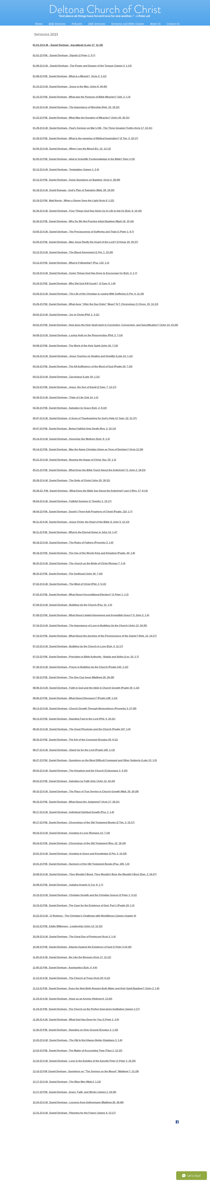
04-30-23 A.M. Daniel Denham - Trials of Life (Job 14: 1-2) (65, 397)
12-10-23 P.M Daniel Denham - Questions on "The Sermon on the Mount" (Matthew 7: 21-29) (86, 1071)
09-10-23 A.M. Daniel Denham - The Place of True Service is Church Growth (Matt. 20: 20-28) (86, 791)
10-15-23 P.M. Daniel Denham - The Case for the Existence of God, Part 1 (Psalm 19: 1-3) (83, 905)
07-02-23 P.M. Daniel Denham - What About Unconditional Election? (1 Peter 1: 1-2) (81, 594)
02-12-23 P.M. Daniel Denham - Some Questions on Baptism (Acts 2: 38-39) (76, 180)
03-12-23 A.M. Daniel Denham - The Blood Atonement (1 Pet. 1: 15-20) (73, 252)
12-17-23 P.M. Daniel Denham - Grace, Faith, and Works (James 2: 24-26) (74, 1092)
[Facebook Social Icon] (177, 1121)
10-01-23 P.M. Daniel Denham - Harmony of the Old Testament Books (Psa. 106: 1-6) (81, 864)
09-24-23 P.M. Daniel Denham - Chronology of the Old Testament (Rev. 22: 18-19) (79, 843)
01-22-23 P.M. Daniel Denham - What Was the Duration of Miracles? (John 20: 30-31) (81, 117)
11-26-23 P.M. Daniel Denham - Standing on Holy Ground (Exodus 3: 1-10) (75, 1030)
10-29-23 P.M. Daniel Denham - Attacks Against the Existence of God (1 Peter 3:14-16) (82, 947)
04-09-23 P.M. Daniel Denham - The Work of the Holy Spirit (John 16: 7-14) (75, 345)
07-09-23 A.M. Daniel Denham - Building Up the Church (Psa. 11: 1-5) (72, 605)
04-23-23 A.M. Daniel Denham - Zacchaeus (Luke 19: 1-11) (66, 377)
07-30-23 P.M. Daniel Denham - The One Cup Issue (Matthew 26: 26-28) (73, 677)
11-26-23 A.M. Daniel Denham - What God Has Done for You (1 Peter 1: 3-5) (76, 1019)
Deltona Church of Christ (105, 9)
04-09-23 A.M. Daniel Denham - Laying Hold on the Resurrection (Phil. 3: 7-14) (78, 335)
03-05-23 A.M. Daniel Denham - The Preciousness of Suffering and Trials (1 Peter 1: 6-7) (83, 231)
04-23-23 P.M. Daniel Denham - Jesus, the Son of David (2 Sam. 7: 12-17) (74, 387)
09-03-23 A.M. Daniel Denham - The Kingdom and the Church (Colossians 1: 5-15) (80, 770)
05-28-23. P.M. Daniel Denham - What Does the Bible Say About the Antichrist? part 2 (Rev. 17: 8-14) (90, 490)
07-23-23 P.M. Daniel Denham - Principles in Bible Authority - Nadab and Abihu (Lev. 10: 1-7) (86, 656)
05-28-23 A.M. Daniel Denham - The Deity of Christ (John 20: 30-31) (71, 480)
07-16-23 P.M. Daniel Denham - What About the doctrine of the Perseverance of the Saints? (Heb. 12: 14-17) (95, 636)
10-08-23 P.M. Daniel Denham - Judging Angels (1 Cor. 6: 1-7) (68, 885)
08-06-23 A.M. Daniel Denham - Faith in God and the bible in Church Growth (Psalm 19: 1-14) (86, 688)
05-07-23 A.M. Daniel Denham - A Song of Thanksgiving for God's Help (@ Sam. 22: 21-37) (85, 418)
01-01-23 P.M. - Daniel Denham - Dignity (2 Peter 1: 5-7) (64, 55)
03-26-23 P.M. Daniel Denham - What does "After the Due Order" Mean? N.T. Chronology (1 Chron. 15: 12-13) (95, 304)
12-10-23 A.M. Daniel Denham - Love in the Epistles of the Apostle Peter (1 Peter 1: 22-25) (84, 1061)
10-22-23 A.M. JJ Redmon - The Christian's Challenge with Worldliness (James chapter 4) (84, 916)
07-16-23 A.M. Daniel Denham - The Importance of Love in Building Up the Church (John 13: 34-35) (90, 625)
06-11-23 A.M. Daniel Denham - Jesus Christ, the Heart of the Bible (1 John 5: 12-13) (81, 522)
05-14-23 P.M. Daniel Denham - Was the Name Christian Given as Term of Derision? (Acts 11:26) (88, 449)
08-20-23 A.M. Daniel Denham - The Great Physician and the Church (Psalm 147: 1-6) (82, 729)
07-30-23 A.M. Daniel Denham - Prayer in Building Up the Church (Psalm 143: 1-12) (80, 667)
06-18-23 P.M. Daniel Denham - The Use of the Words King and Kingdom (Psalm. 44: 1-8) (84, 553)
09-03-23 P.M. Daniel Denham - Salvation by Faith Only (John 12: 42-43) (74, 781)
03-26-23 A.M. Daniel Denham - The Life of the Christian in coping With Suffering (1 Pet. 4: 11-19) (88, 294)
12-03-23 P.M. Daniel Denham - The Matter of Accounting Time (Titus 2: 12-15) (77, 1050)
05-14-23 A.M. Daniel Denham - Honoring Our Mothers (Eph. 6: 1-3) (71, 439)
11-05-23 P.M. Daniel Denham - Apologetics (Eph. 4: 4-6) (65, 967)
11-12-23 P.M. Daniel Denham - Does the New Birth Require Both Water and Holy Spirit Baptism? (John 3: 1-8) (96, 988)
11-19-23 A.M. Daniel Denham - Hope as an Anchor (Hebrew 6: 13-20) (72, 998)
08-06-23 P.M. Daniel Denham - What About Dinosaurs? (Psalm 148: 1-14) (75, 698)
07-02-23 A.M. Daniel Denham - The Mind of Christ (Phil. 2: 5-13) (69, 584)
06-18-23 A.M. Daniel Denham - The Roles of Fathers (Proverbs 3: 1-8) (73, 542)
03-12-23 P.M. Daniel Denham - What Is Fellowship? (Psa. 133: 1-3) (71, 263)
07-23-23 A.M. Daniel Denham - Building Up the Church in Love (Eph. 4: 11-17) (78, 646)
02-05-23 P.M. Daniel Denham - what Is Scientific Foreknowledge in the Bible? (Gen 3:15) (84, 159)
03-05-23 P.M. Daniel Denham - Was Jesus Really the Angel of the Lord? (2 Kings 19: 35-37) (85, 242)
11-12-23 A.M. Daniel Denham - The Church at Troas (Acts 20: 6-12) (71, 978)
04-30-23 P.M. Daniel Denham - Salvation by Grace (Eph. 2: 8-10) (70, 408)
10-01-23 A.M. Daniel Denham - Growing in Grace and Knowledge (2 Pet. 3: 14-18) (80, 853)
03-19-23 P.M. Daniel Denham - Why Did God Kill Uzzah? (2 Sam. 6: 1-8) (74, 283)
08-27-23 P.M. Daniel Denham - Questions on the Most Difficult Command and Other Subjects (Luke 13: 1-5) (95, 760)
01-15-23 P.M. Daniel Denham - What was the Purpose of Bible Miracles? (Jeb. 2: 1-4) (81, 97)
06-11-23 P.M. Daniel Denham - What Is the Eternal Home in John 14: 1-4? (75, 532)
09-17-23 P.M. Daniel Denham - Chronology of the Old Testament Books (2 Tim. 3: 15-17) (84, 822)
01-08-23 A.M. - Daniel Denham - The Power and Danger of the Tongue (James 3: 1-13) (82, 65)
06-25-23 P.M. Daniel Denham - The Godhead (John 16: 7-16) (68, 573)
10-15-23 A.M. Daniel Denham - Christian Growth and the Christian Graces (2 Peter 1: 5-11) (85, 895)
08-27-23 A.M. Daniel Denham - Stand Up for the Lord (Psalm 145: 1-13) (74, 750)
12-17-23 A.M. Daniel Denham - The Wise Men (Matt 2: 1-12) (67, 1081)
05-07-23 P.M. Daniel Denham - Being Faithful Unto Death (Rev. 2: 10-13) (74, 428)
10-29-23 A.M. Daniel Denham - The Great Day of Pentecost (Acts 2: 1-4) (74, 936)
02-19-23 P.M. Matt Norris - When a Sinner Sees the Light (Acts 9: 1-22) (73, 200)
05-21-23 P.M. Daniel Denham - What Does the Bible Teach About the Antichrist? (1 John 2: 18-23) (89, 470)
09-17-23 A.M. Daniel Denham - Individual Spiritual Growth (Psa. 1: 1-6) (73, 812)
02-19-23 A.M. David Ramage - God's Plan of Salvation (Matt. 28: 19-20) (73, 190)
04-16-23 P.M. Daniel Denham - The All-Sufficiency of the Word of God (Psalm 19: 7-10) (82, 366)
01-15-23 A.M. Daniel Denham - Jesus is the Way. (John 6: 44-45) (70, 86)
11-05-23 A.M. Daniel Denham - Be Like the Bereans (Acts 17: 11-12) (72, 957)
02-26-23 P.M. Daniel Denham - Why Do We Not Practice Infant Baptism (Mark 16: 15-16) (83, 221)
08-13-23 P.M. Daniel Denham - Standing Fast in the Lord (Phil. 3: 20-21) (74, 719)
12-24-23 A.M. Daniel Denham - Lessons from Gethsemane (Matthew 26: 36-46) (78, 1102)
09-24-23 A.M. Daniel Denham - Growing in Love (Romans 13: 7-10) (71, 833)
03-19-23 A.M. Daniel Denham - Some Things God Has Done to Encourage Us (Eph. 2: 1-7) (85, 273)
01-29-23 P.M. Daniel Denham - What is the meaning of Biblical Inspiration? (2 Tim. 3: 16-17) (85, 138)
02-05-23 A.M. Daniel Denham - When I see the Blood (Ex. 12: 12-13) (72, 148)
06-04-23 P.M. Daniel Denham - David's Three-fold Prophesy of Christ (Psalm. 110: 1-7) (82, 511)
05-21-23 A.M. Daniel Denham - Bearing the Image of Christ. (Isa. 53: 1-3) (74, 459)
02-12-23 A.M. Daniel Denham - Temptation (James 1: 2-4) (66, 169)
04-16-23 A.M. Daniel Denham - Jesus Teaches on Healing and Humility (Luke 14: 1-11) (83, 356)
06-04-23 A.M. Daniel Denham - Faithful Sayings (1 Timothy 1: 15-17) (72, 501)
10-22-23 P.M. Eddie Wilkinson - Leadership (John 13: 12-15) (67, 926)
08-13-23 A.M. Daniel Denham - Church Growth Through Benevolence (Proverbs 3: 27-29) (84, 708)
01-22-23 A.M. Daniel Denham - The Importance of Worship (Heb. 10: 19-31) (76, 107)
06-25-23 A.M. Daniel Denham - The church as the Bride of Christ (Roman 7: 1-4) (79, 563)
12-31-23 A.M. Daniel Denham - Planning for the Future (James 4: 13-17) (74, 1113)
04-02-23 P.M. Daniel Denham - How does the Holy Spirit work (68, 325)
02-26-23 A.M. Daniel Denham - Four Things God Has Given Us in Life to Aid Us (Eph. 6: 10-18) (87, 211)
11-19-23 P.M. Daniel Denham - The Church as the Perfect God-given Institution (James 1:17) (86, 1009)
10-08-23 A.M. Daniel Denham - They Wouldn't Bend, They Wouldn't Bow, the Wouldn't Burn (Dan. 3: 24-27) (95, 874)
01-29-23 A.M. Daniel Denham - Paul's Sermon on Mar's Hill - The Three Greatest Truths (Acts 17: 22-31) (92, 128)
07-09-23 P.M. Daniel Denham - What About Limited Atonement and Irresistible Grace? (82, 615)
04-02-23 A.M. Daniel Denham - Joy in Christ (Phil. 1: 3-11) (66, 314)
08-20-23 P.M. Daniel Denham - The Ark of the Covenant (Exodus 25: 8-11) (75, 739)
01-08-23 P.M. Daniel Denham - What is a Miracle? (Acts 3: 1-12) (69, 76)
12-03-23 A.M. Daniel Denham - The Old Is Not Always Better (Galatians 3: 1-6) (77, 1040)
